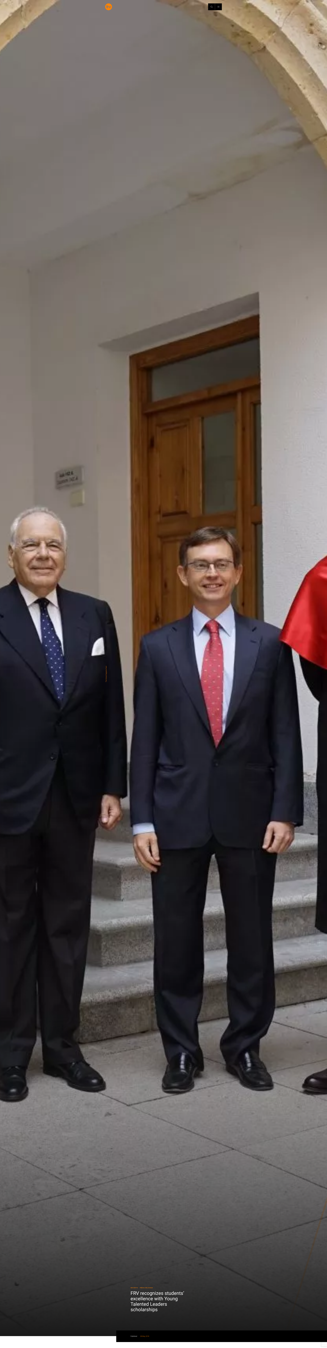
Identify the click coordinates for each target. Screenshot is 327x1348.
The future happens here (106, 674)
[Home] (108, 6)
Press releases (146, 1287)
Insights (134, 1287)
